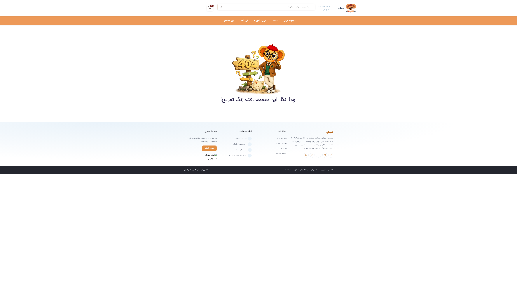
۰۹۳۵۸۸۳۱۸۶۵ (241, 138)
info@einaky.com (240, 144)
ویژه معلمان (229, 20)
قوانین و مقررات (281, 143)
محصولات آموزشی (241, 32)
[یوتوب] (324, 155)
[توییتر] (306, 155)
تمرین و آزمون (261, 20)
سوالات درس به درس (259, 41)
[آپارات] (318, 155)
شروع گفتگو (209, 148)
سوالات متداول (281, 153)
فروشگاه (244, 20)
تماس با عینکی (281, 138)
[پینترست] (312, 155)
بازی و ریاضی (243, 41)
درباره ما (284, 148)
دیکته (275, 20)
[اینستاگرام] (331, 155)
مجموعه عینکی (289, 20)
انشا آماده (263, 32)
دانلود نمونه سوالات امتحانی (256, 50)
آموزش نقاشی (242, 50)
